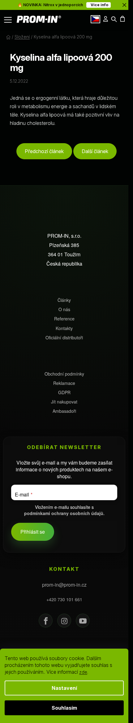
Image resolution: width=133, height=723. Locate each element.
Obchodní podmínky (64, 374)
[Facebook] (46, 621)
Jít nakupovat (64, 402)
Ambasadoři (64, 411)
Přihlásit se (32, 531)
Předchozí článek (44, 151)
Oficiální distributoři (64, 338)
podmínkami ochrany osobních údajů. (64, 513)
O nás (64, 309)
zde (83, 672)
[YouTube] (83, 621)
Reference (64, 319)
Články (64, 300)
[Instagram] (64, 621)
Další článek (95, 151)
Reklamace (64, 383)
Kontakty (64, 328)
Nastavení (64, 688)
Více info (98, 4)
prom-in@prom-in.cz (64, 584)
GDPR (64, 392)
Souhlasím (64, 708)
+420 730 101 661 (64, 599)
